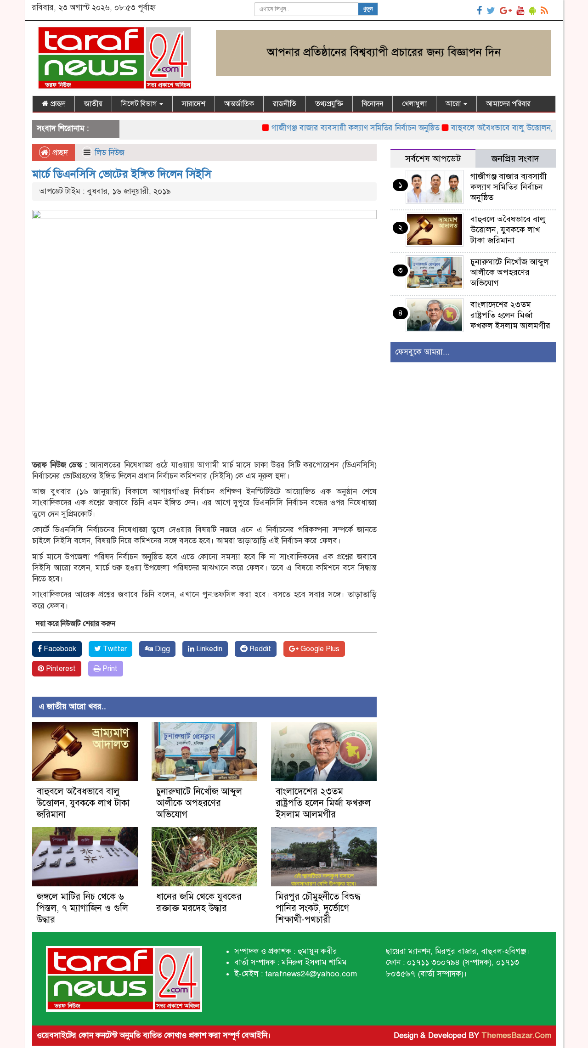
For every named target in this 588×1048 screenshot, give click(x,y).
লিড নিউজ (109, 153)
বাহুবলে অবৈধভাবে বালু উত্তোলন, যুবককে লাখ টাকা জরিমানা (83, 803)
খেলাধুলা (414, 103)
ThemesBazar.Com (516, 1035)
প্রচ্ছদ (57, 103)
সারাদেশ (193, 103)
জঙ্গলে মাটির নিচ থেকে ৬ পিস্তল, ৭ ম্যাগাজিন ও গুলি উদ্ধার (82, 908)
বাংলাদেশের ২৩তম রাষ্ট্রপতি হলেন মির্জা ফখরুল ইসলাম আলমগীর (323, 803)
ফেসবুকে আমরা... (422, 352)
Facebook (59, 649)
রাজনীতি (284, 103)
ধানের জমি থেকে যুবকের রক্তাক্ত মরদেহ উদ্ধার (199, 902)
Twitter (114, 649)
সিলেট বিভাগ (139, 103)
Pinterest (60, 668)
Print (109, 668)
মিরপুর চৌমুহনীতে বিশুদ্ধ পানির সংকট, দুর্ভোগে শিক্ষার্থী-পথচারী (318, 908)
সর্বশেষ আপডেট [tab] (433, 158)
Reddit (259, 649)
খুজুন (368, 9)
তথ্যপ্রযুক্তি (329, 103)
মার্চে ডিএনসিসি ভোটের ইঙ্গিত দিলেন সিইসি (121, 174)
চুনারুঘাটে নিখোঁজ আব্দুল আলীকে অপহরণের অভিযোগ (199, 803)
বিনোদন (372, 103)
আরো (454, 103)
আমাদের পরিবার (508, 103)
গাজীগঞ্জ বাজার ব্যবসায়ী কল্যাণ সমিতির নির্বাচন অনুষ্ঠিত (336, 128)
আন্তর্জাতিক (239, 103)
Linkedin (208, 649)
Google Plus (319, 649)
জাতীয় (93, 103)
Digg (161, 649)
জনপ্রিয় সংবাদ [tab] (515, 158)
